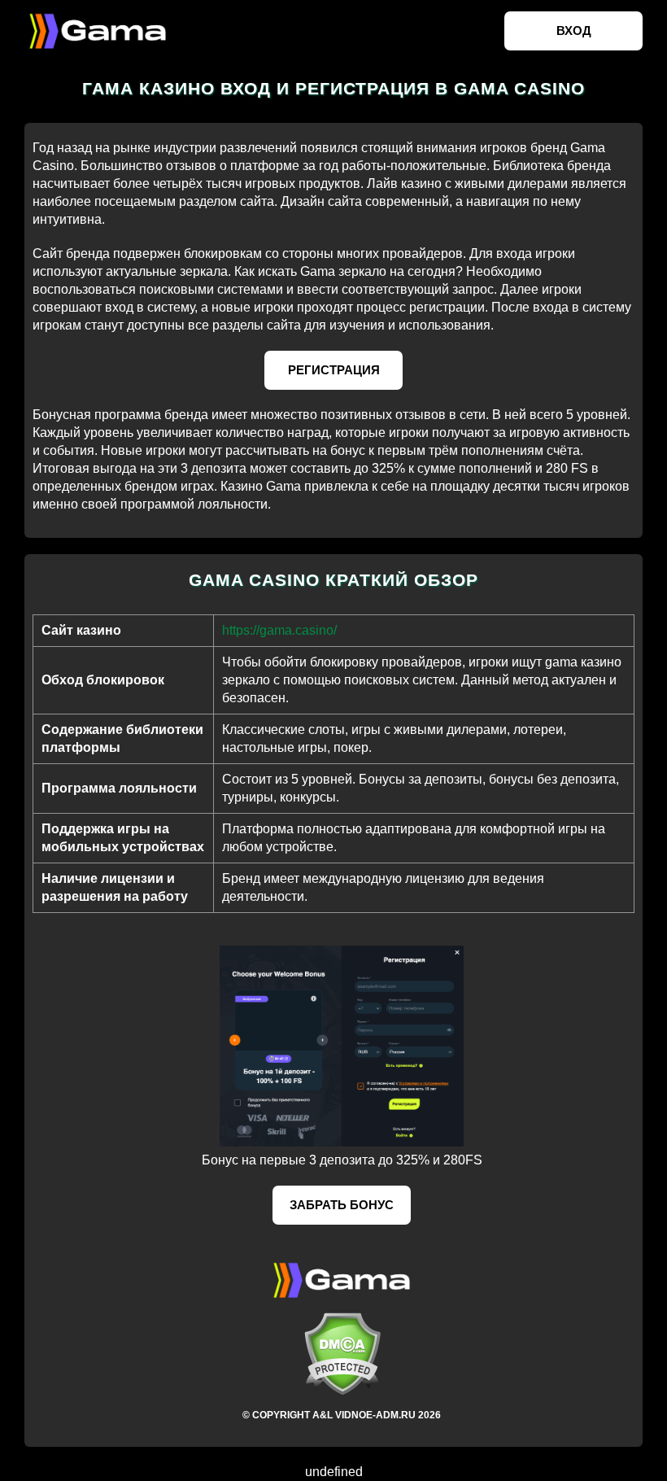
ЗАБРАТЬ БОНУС (342, 1205)
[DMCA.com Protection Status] (342, 1354)
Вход (573, 30)
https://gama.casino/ (279, 630)
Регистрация (334, 370)
